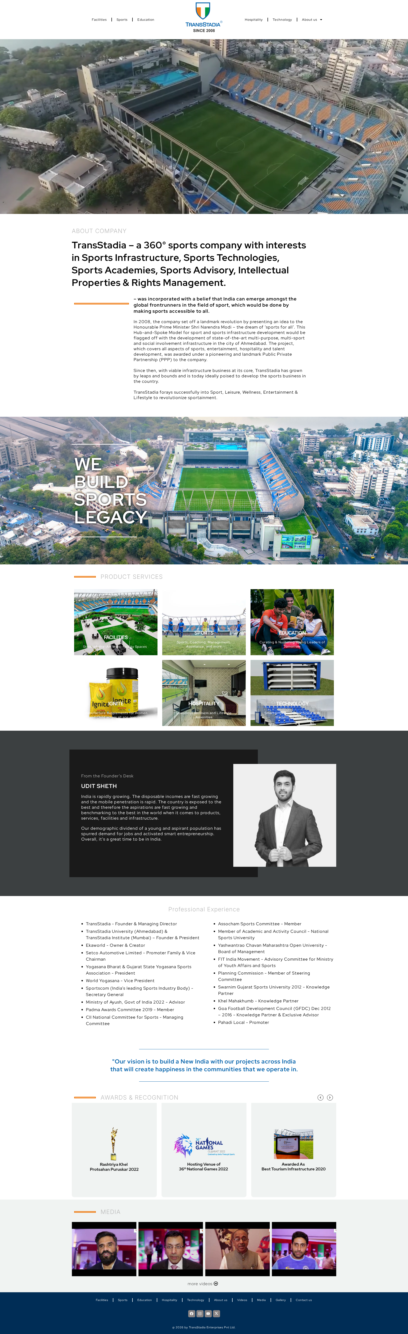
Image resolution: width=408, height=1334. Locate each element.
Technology (282, 19)
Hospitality (254, 19)
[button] (76, 1249)
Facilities (99, 19)
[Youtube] (208, 1313)
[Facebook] (191, 1313)
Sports (122, 19)
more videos (203, 1283)
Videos (242, 1300)
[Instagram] (200, 1313)
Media (261, 1300)
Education (145, 19)
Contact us (304, 1300)
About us (309, 19)
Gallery (281, 1300)
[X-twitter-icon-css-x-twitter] (216, 1313)
